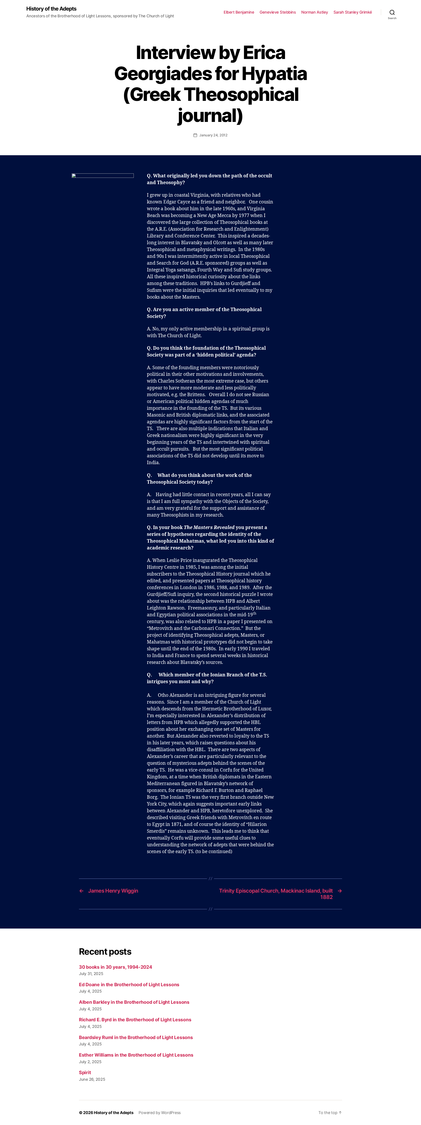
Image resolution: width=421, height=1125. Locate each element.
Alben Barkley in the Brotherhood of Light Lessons (134, 1002)
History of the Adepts (51, 8)
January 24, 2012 (213, 135)
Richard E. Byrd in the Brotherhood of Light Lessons (135, 1019)
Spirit (85, 1072)
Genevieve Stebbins (278, 12)
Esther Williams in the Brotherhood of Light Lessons (136, 1055)
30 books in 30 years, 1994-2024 (115, 967)
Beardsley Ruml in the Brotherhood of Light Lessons (136, 1037)
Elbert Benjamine (239, 12)
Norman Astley (314, 12)
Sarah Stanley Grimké (353, 12)
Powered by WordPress (160, 1112)
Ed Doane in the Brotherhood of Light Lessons (129, 984)
